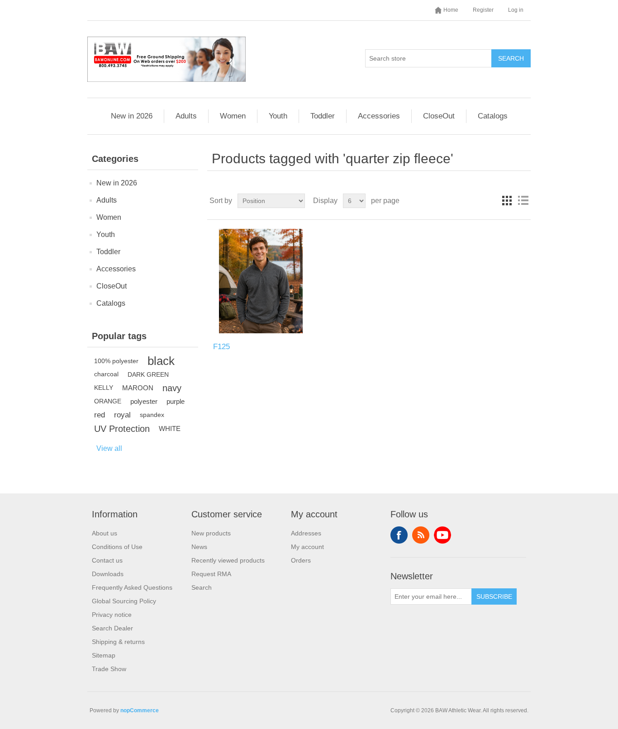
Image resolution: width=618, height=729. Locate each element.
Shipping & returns (118, 641)
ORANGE (107, 401)
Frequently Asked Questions (132, 587)
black (161, 361)
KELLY (103, 387)
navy (171, 388)
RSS (420, 535)
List (523, 201)
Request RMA (211, 574)
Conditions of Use (117, 546)
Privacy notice (112, 614)
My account (307, 546)
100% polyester (116, 360)
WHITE (170, 428)
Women (233, 116)
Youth (278, 116)
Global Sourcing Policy (124, 601)
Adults (186, 116)
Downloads (108, 574)
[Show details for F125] (261, 281)
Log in (515, 10)
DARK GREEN (148, 374)
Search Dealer (112, 628)
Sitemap (103, 655)
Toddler (322, 116)
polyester (143, 401)
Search (511, 58)
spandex (152, 415)
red (99, 415)
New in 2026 (131, 116)
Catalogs (493, 116)
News (199, 546)
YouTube (442, 535)
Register (483, 10)
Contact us (107, 560)
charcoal (106, 374)
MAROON (137, 388)
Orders (301, 560)
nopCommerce (139, 710)
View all (109, 448)
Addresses (306, 533)
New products (211, 533)
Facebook (399, 535)
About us (104, 533)
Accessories (379, 116)
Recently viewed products (228, 560)
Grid (506, 201)
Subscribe (494, 596)
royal (122, 415)
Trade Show (109, 668)
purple (175, 401)
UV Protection (122, 429)
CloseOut (439, 116)
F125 (221, 346)
